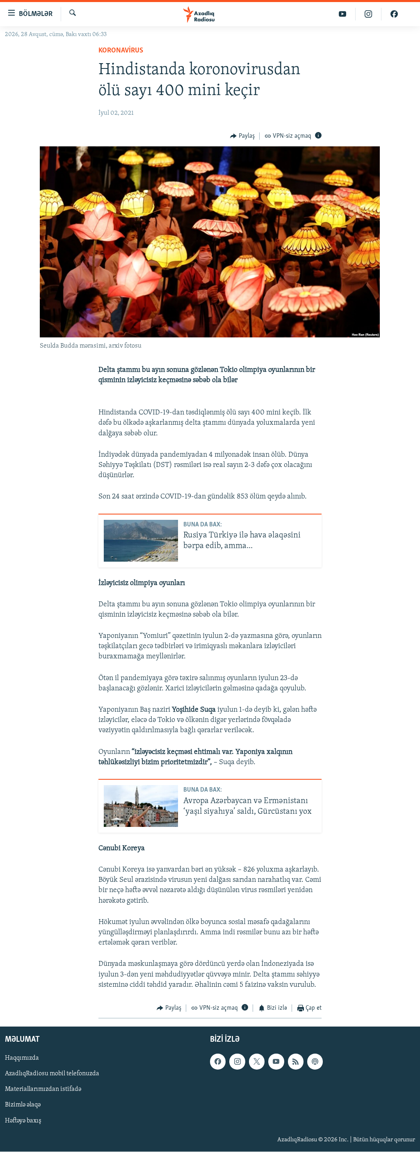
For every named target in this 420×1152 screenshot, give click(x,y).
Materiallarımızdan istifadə (43, 1089)
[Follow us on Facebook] (218, 1062)
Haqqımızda (22, 1058)
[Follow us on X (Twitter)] (257, 1062)
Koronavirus (120, 51)
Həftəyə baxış (23, 1121)
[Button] (242, 136)
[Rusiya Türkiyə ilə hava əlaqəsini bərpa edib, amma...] (141, 541)
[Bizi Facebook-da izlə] (394, 14)
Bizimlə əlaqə (23, 1105)
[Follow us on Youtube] (276, 1062)
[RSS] (296, 1062)
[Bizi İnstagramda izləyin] (368, 14)
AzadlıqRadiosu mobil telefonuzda (52, 1074)
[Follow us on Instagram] (237, 1062)
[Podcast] (315, 1062)
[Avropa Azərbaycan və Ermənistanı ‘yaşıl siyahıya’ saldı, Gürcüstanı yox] (141, 806)
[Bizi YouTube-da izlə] (343, 14)
